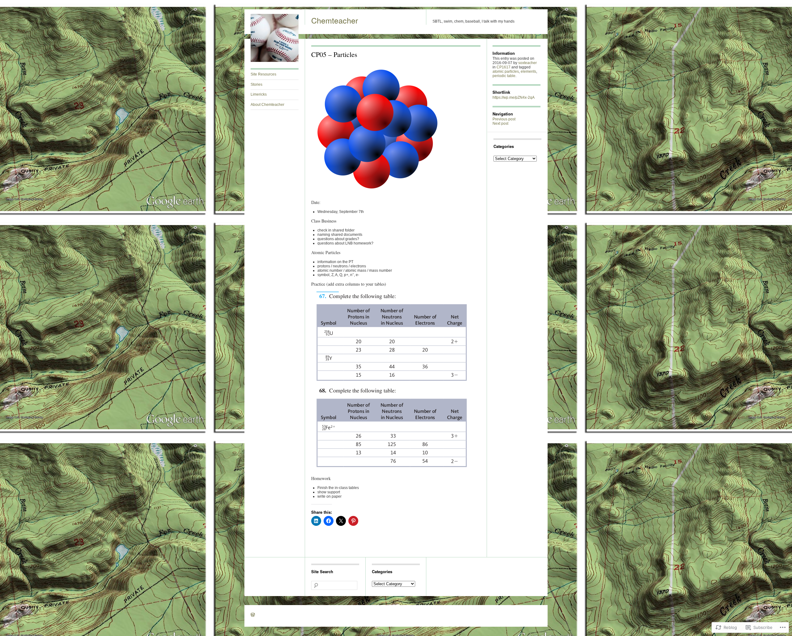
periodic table (504, 76)
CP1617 (503, 67)
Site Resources (263, 74)
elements (528, 71)
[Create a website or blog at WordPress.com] (253, 615)
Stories (256, 84)
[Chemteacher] (275, 60)
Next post (500, 123)
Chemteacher (334, 20)
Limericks (259, 94)
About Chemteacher (267, 104)
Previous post (504, 119)
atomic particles (506, 71)
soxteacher (527, 63)
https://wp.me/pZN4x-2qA (514, 97)
